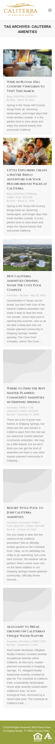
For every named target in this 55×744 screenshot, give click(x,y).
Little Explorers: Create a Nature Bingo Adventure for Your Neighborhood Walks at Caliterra (27, 179)
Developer (24, 522)
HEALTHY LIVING (17, 411)
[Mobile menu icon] (50, 10)
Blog (9, 96)
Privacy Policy (42, 730)
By (11, 100)
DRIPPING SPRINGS (25, 96)
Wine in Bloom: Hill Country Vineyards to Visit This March (26, 86)
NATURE (27, 197)
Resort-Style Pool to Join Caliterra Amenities (25, 512)
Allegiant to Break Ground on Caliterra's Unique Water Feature (26, 631)
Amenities (12, 295)
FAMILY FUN (14, 197)
